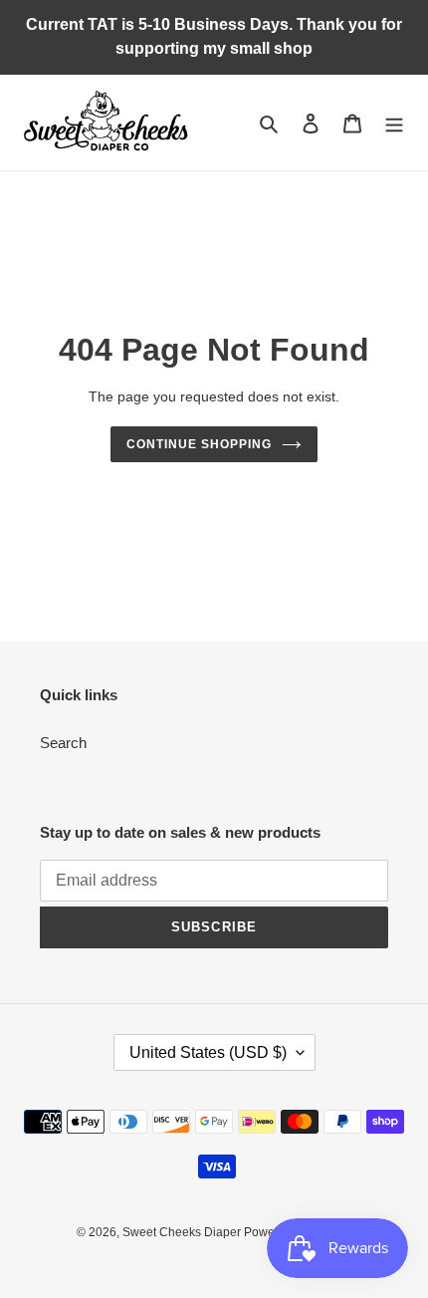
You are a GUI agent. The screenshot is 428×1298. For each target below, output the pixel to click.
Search (63, 742)
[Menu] (394, 123)
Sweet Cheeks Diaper (183, 1232)
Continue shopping (199, 444)
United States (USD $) (208, 1052)
